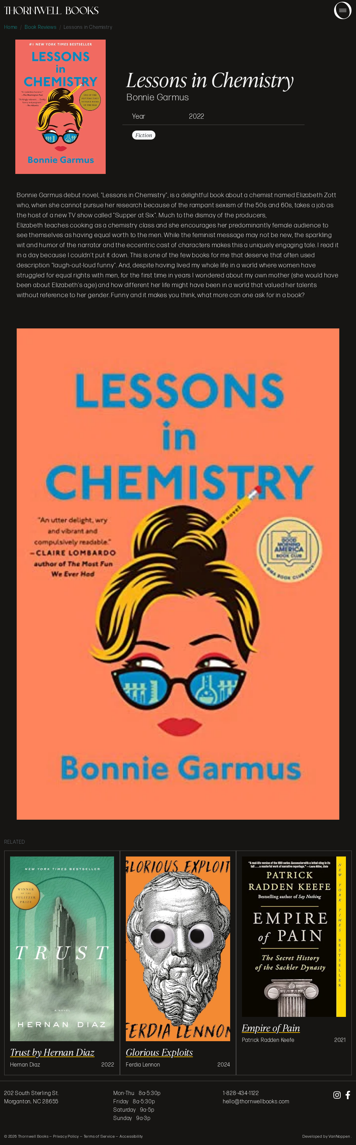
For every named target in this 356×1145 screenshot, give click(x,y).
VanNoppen (340, 1136)
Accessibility (131, 1136)
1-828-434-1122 (241, 1093)
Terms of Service (99, 1136)
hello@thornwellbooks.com (256, 1101)
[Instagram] (338, 1095)
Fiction (144, 135)
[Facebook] (348, 1095)
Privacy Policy (66, 1136)
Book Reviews (41, 27)
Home (10, 27)
